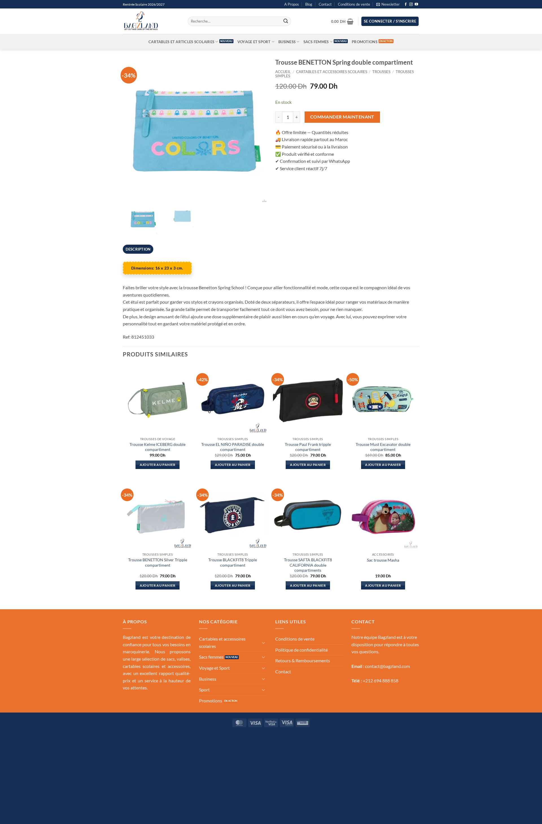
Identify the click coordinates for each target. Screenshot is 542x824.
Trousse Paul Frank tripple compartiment (308, 447)
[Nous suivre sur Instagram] (411, 4)
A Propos (291, 4)
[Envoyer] (285, 21)
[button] (388, 4)
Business (287, 42)
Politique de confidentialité (301, 649)
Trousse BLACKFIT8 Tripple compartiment (232, 562)
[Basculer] (263, 642)
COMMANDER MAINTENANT (342, 116)
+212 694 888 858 (380, 680)
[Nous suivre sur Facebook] (405, 4)
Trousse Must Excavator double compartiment (383, 447)
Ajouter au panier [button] (158, 464)
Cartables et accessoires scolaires (331, 71)
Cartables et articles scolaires (181, 42)
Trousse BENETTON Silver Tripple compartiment (157, 562)
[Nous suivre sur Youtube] (416, 4)
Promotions (364, 42)
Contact (325, 4)
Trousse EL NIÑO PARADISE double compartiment (232, 447)
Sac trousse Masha (383, 560)
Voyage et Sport (254, 42)
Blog (308, 4)
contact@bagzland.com (387, 666)
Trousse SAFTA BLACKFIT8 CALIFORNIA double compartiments (308, 565)
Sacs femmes (316, 42)
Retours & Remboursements (302, 660)
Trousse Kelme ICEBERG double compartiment (157, 447)
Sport (204, 689)
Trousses (381, 71)
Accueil (283, 71)
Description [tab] (138, 249)
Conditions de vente (354, 4)
